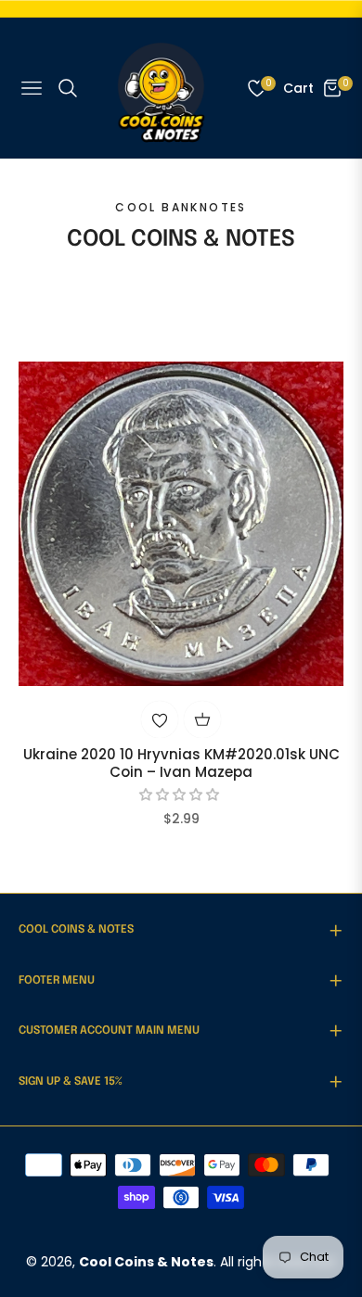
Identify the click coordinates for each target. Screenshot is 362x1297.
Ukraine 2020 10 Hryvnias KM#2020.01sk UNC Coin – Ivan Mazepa (181, 763)
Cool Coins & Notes (146, 1261)
